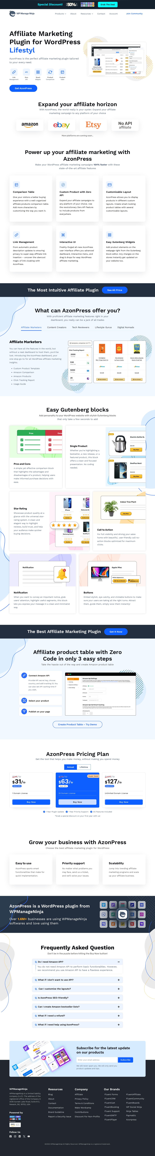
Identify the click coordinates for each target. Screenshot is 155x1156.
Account (113, 13)
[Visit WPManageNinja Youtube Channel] (29, 1136)
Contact (101, 13)
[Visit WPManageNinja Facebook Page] (10, 1136)
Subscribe (125, 1060)
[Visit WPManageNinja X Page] (24, 1136)
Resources (86, 13)
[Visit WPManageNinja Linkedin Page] (19, 1136)
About (73, 13)
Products (59, 13)
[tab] (32, 328)
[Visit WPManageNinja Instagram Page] (15, 1136)
